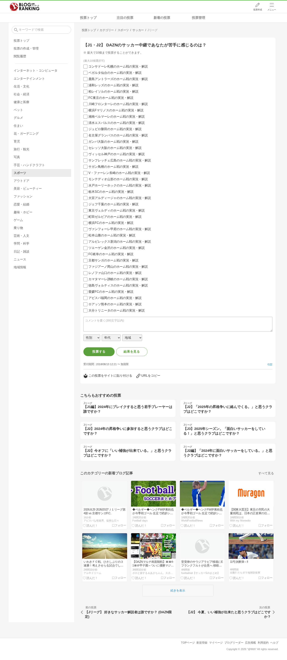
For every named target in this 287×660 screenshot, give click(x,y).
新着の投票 (162, 18)
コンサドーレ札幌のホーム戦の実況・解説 (118, 66)
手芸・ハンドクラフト (29, 165)
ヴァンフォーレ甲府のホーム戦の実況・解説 (119, 229)
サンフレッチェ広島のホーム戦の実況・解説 (119, 160)
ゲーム (18, 220)
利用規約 (263, 642)
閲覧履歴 (20, 56)
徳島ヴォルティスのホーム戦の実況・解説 (118, 285)
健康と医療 (21, 102)
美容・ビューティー (28, 188)
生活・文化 (21, 86)
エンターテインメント (29, 78)
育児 (17, 141)
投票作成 (257, 9)
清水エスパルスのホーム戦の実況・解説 (116, 122)
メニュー (271, 9)
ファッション (23, 196)
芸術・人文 (21, 235)
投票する (98, 351)
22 (270, 364)
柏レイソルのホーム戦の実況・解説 (113, 91)
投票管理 (198, 18)
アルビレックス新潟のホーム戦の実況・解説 (119, 241)
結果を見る (132, 351)
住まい (18, 125)
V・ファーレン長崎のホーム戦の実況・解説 (119, 173)
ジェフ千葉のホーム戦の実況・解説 (113, 204)
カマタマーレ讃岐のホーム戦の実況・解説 (118, 279)
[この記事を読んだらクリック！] (90, 525)
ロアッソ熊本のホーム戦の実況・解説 (115, 304)
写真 (17, 157)
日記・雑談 (21, 251)
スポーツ (20, 173)
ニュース (20, 259)
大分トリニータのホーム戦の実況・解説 (116, 310)
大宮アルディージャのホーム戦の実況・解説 (119, 198)
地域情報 (20, 267)
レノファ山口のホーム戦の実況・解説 (115, 273)
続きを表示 (177, 590)
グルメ (18, 117)
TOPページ (188, 642)
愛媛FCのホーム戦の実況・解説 (110, 291)
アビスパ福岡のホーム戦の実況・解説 (115, 298)
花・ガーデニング (26, 133)
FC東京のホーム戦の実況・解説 (110, 97)
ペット (18, 110)
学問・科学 (21, 243)
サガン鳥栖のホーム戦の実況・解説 (113, 166)
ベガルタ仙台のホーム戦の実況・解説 (115, 72)
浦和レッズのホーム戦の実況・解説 (113, 85)
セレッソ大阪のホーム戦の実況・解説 (115, 147)
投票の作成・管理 (26, 48)
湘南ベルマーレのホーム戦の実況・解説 (116, 116)
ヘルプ (274, 642)
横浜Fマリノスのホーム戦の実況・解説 (116, 110)
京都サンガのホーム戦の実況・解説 (113, 260)
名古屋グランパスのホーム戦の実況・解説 (118, 135)
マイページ (216, 642)
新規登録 (201, 642)
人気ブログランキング (24, 6)
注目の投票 (125, 18)
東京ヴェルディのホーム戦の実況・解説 (116, 210)
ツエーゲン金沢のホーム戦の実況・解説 (116, 247)
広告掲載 (250, 642)
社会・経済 (21, 94)
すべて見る (266, 473)
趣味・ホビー (23, 212)
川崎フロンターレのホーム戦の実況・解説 (118, 104)
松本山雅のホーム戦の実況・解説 (111, 235)
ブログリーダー (233, 642)
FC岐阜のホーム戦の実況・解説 (110, 254)
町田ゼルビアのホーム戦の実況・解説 (115, 216)
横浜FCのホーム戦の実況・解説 (110, 222)
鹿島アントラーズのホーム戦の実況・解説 (118, 79)
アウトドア (21, 180)
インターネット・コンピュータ (35, 70)
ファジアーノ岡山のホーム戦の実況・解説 (118, 266)
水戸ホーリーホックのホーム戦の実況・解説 (119, 185)
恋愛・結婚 (21, 204)
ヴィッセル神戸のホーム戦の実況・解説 (116, 154)
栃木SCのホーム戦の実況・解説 (111, 191)
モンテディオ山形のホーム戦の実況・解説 (118, 179)
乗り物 (18, 228)
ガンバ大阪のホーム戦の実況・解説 (113, 141)
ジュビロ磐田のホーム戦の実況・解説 (115, 129)
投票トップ (88, 18)
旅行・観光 (21, 149)
